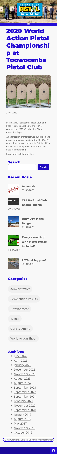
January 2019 (22, 414)
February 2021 (23, 401)
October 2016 (23, 432)
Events (14, 319)
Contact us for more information (37, 439)
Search (43, 167)
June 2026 (20, 356)
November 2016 (24, 428)
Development (19, 309)
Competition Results (24, 299)
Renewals (28, 186)
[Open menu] (28, 24)
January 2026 (22, 365)
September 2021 (25, 396)
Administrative (20, 289)
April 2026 (20, 360)
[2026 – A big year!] (13, 264)
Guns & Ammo (20, 329)
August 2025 (22, 378)
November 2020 (24, 405)
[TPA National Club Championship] (13, 202)
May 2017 (20, 423)
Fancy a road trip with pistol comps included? (34, 242)
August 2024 (22, 383)
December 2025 (24, 369)
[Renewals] (13, 190)
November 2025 (24, 374)
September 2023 (25, 387)
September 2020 (25, 410)
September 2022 (25, 392)
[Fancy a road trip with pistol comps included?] (13, 241)
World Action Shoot (23, 338)
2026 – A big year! (34, 260)
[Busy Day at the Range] (13, 222)
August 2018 (22, 419)
